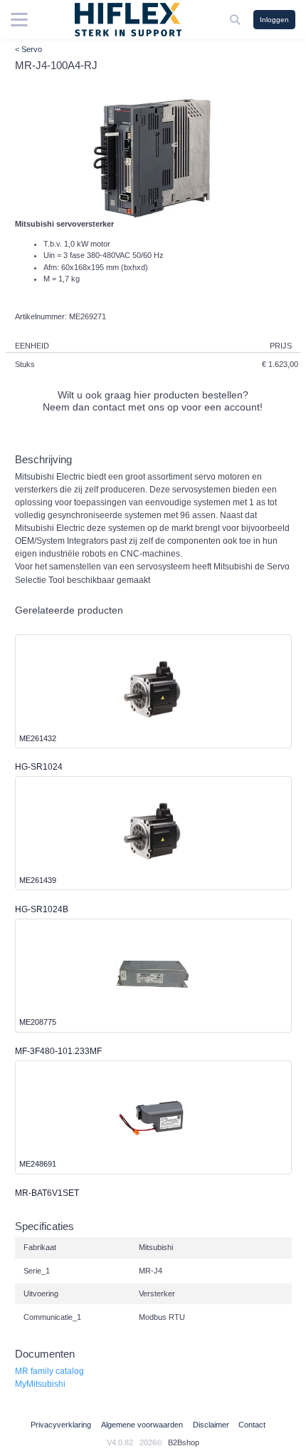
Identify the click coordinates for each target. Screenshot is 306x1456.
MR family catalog (49, 1371)
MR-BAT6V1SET (47, 1193)
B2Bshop (183, 1442)
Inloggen (274, 20)
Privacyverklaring (61, 1424)
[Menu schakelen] (19, 20)
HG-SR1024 (39, 767)
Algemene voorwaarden (142, 1424)
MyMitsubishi (40, 1384)
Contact (251, 1424)
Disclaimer (211, 1424)
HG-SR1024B (41, 909)
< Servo (28, 49)
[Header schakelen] (236, 19)
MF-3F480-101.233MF (58, 1051)
